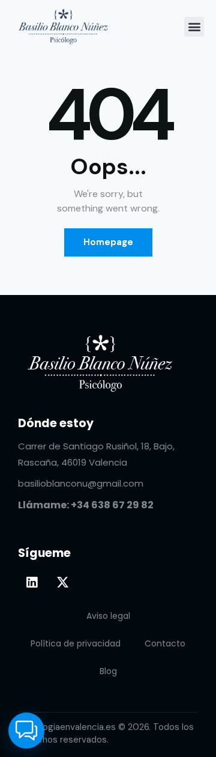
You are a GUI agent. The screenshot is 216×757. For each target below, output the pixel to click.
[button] (194, 27)
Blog (108, 671)
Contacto (165, 643)
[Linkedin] (32, 582)
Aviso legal (108, 616)
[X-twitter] (62, 582)
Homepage (108, 242)
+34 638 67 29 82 (112, 505)
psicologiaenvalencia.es (67, 727)
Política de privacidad (76, 643)
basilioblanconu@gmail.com (80, 483)
